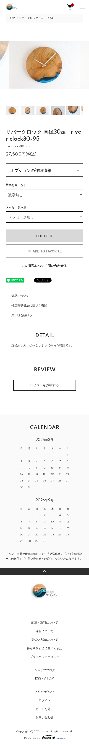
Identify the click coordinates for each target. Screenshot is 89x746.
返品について (20, 296)
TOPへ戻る (44, 571)
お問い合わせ (44, 717)
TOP (11, 18)
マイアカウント (44, 691)
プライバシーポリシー (44, 657)
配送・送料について (44, 622)
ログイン (44, 700)
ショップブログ (44, 670)
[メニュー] (82, 7)
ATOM (49, 678)
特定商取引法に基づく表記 (29, 305)
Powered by (32, 738)
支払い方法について (44, 639)
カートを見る (44, 709)
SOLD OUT (44, 236)
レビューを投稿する (44, 385)
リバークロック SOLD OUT (37, 18)
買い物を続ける (21, 315)
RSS (38, 678)
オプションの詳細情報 (30, 170)
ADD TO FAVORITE (47, 251)
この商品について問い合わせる (44, 266)
